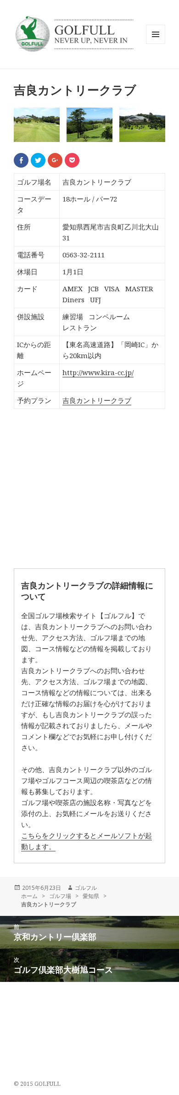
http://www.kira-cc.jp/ (98, 372)
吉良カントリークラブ (96, 400)
